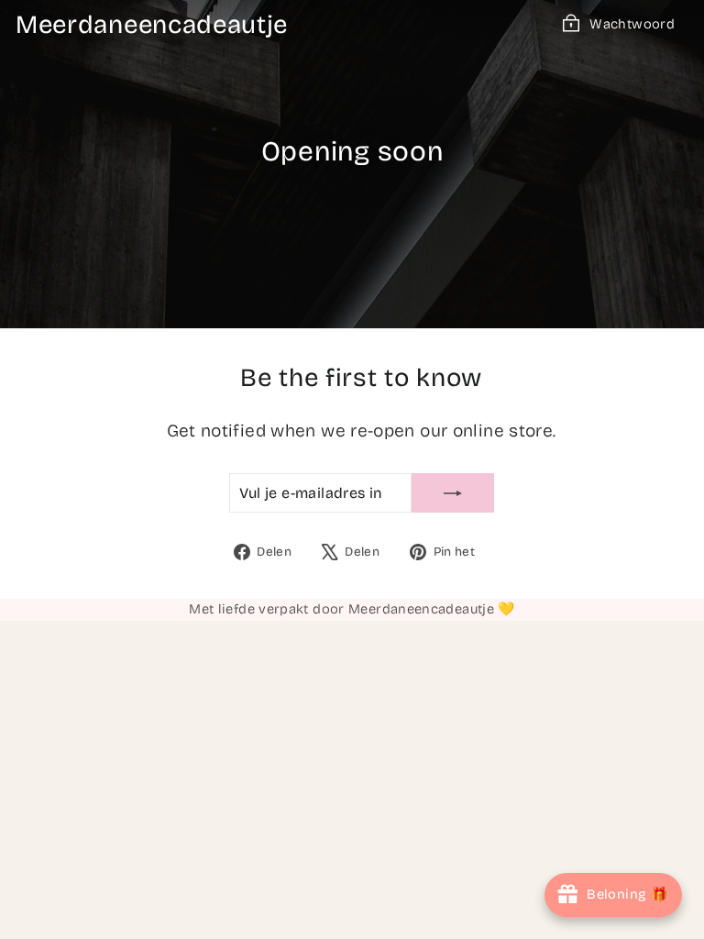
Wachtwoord (632, 24)
